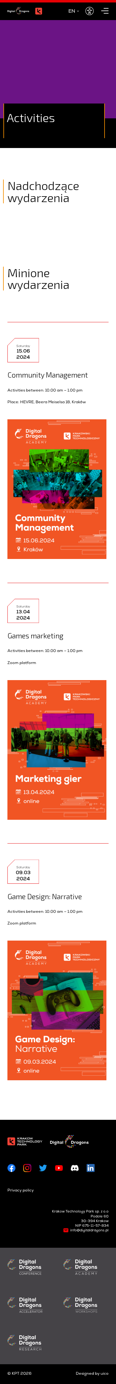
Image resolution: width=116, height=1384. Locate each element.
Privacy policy (20, 1190)
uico (105, 1374)
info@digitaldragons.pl (89, 1231)
